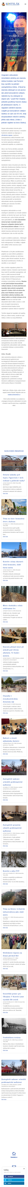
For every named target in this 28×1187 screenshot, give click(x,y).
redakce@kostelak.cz (14, 394)
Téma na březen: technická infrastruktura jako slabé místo (14, 912)
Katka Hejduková (8, 958)
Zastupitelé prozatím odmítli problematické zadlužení (12, 828)
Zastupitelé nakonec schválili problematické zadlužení (13, 782)
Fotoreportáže (6, 959)
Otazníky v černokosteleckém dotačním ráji (10, 699)
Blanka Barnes (7, 743)
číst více (5, 493)
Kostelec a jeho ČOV (11, 871)
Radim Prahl (7, 610)
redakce (6, 524)
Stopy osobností (19, 1040)
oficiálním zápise (6, 135)
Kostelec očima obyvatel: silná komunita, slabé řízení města (13, 565)
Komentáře (13, 52)
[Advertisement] (14, 429)
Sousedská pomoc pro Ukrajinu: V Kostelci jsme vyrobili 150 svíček (13, 997)
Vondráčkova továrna (12, 1037)
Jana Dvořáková (8, 1002)
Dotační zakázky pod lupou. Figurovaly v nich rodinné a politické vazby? (14, 478)
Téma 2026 (18, 483)
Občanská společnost (19, 524)
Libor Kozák (14, 49)
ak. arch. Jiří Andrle (8, 873)
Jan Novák (6, 1040)
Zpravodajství (6, 484)
